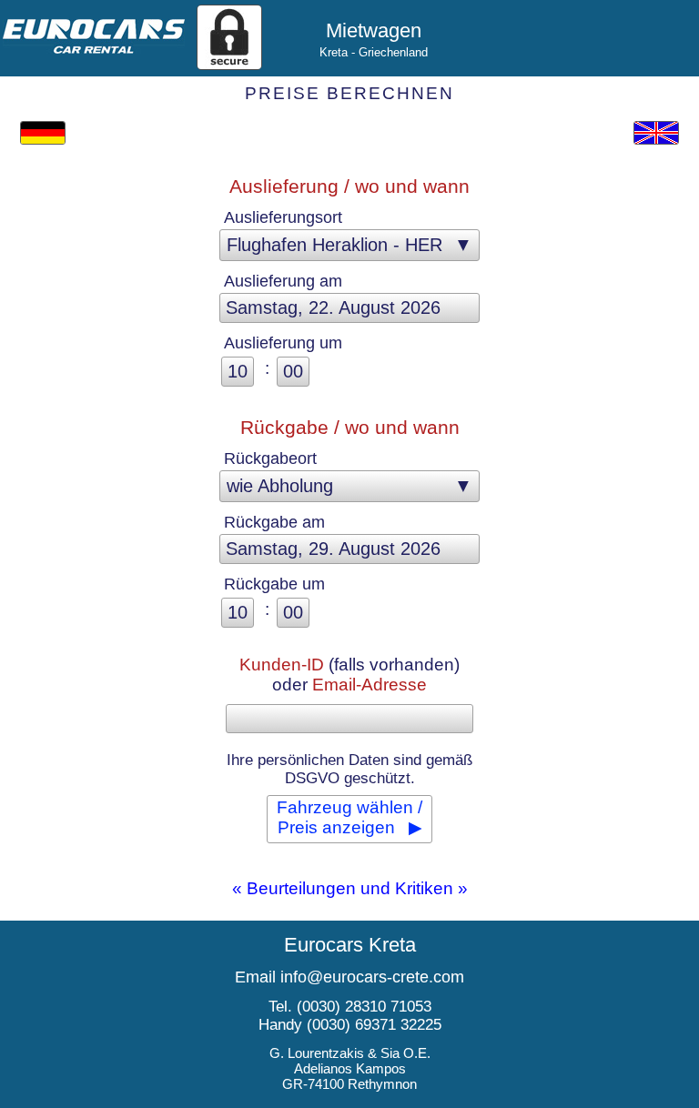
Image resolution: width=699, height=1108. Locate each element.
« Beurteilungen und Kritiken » (350, 888)
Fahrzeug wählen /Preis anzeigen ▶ (349, 817)
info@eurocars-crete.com (372, 977)
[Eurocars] (94, 47)
